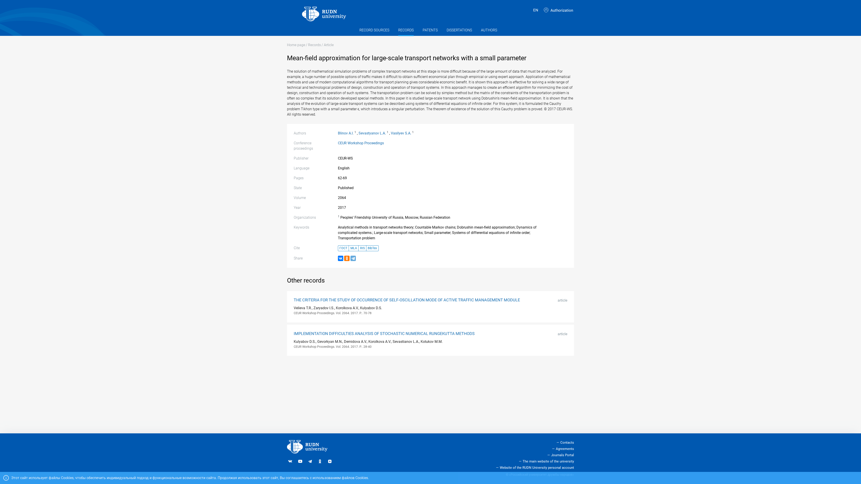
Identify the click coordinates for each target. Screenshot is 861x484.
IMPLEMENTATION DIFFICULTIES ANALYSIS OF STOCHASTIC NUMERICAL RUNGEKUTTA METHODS (384, 333)
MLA (353, 248)
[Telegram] (353, 258)
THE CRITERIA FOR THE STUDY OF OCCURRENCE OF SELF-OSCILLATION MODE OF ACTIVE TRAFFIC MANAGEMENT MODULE (407, 300)
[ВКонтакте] (340, 258)
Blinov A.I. (346, 133)
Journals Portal (562, 455)
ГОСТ (343, 248)
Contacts (567, 443)
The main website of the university (548, 461)
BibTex (372, 248)
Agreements (565, 449)
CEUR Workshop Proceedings (361, 143)
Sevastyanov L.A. (372, 133)
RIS (362, 248)
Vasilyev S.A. (401, 133)
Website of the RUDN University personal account (537, 468)
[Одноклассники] (347, 258)
